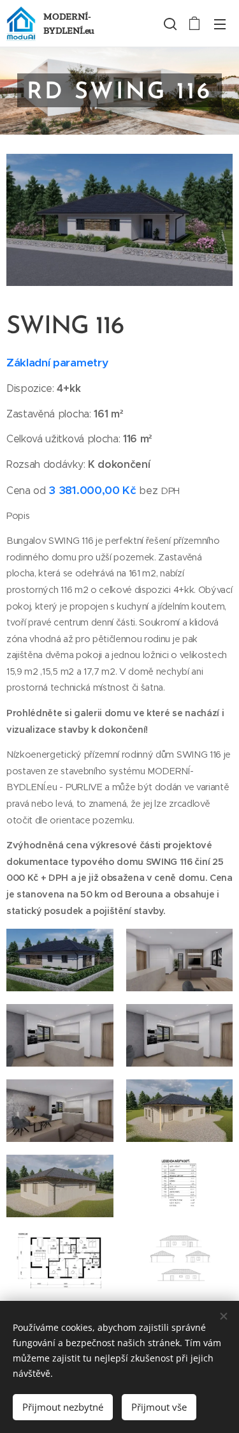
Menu (220, 23)
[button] (169, 24)
